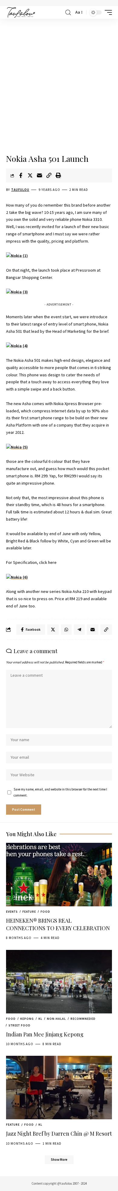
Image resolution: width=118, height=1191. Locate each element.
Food (45, 912)
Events (12, 912)
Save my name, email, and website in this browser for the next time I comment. (60, 792)
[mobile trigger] (107, 12)
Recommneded (83, 1019)
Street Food (19, 1025)
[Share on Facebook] (20, 175)
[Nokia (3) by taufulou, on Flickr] (17, 292)
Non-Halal (56, 1019)
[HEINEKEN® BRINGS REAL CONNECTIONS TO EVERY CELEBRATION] (59, 874)
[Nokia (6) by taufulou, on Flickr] (17, 577)
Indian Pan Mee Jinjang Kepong (45, 1034)
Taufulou (20, 190)
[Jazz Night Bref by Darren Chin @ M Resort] (59, 1087)
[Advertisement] (59, 87)
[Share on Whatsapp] (66, 629)
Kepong (27, 1019)
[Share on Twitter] (30, 175)
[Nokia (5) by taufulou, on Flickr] (17, 447)
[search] (68, 12)
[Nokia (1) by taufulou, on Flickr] (17, 255)
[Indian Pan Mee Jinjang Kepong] (59, 981)
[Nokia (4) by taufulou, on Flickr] (17, 345)
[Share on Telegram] (79, 629)
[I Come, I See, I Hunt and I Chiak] (21, 12)
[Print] (58, 175)
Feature (29, 912)
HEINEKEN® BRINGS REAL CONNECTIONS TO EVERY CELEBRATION (58, 924)
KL (40, 1019)
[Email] (39, 175)
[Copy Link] (48, 175)
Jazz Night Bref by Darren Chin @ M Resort (59, 1133)
